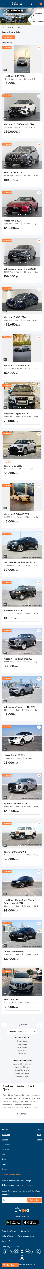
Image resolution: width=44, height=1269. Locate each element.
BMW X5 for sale (22, 1076)
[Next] (39, 1024)
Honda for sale (22, 1047)
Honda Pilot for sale (22, 1070)
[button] (17, 4)
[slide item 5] (25, 214)
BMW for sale (22, 1053)
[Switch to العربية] (31, 3)
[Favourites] (36, 3)
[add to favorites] (39, 48)
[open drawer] (3, 3)
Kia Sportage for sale (22, 1073)
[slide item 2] (20, 214)
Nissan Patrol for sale (22, 1067)
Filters (9, 37)
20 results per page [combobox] (17, 1032)
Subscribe (34, 1200)
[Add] (40, 3)
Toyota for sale (22, 1041)
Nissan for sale (22, 1044)
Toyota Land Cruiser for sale (22, 1064)
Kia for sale (22, 1050)
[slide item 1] (18, 69)
